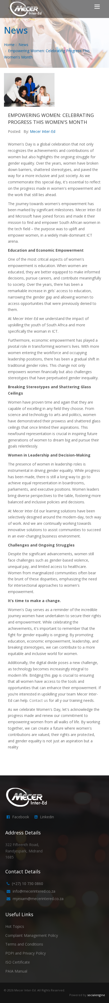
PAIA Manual (16, 971)
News (23, 44)
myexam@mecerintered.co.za (38, 898)
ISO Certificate (17, 962)
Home (9, 44)
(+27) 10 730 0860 (27, 883)
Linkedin (47, 816)
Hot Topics (14, 926)
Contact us (38, 700)
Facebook (20, 816)
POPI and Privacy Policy (25, 953)
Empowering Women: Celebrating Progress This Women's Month (51, 118)
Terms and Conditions (24, 944)
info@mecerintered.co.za (34, 891)
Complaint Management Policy (31, 935)
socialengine (96, 995)
